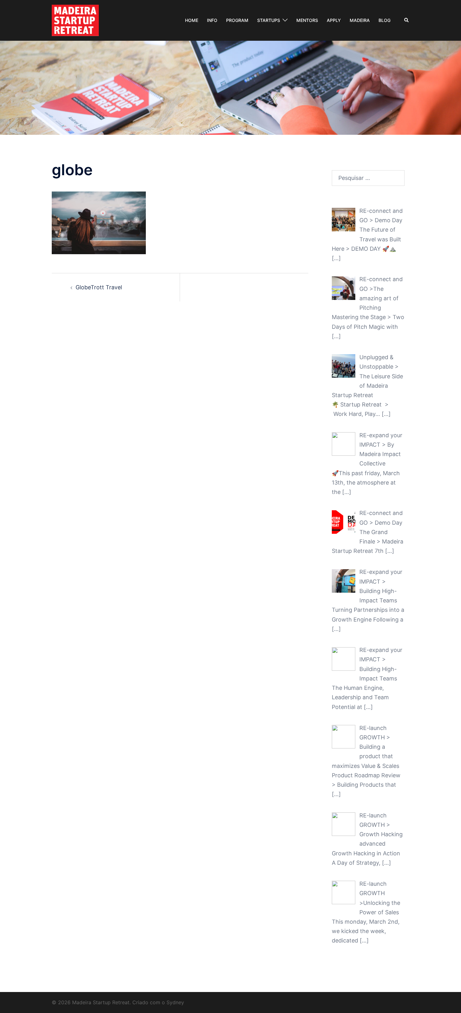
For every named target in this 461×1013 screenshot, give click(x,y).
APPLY (334, 20)
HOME (191, 20)
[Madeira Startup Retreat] (75, 20)
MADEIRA (360, 20)
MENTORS (307, 20)
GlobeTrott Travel (99, 287)
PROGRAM (237, 20)
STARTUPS (268, 20)
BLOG (384, 20)
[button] (406, 20)
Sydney (175, 1002)
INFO (212, 20)
